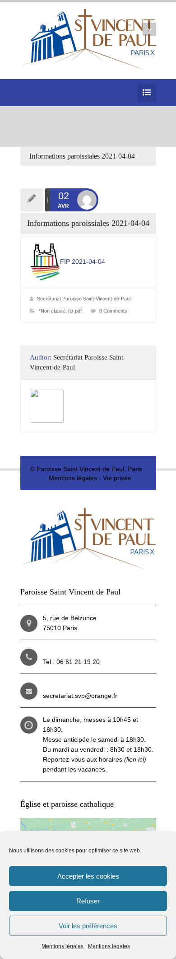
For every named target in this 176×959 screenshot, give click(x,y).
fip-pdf (75, 310)
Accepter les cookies (88, 876)
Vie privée (117, 478)
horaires (122, 759)
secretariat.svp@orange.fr (80, 695)
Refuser (88, 901)
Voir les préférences (88, 926)
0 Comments (113, 310)
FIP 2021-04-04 (82, 261)
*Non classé (52, 310)
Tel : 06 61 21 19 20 (71, 661)
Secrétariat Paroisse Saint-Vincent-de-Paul (83, 298)
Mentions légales (62, 946)
